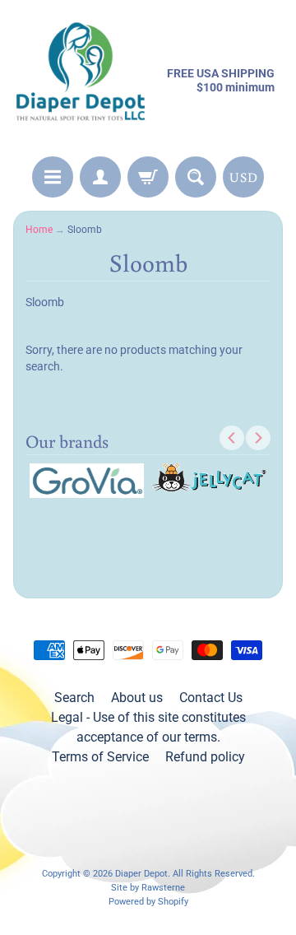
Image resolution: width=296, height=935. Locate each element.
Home (39, 229)
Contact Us (211, 697)
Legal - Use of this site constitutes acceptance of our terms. (148, 727)
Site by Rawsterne (148, 887)
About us (137, 697)
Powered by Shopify (148, 901)
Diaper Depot (141, 873)
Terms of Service (100, 757)
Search (74, 697)
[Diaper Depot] (80, 80)
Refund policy (205, 757)
